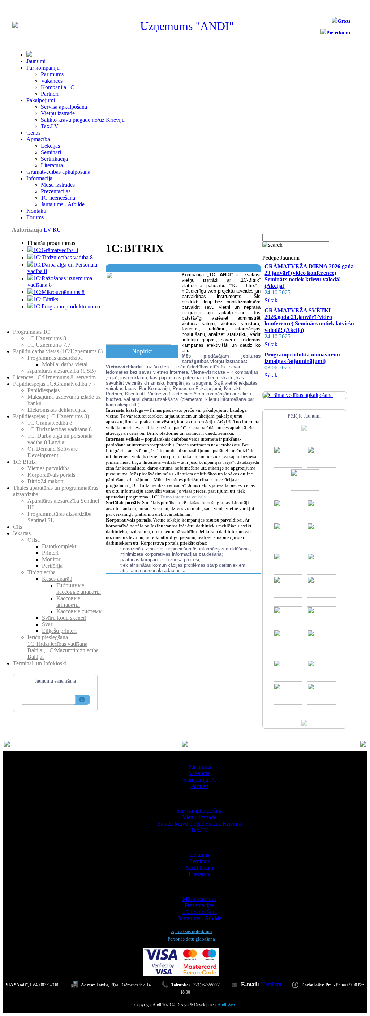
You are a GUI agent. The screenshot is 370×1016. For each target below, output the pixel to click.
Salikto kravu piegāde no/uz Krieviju (83, 120)
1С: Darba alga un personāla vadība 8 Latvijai (59, 439)
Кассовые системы (79, 611)
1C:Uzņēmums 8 (46, 338)
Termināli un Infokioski (39, 663)
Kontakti (36, 211)
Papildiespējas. (44, 390)
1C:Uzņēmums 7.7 (48, 345)
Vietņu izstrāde (58, 113)
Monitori (52, 559)
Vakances (52, 81)
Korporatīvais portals (51, 475)
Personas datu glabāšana (191, 939)
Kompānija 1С (57, 87)
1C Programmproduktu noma (66, 306)
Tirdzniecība (41, 572)
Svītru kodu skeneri (64, 618)
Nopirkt (142, 351)
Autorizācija (27, 229)
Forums (35, 217)
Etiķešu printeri (59, 631)
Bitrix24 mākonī (46, 481)
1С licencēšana (58, 198)
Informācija (39, 178)
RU (57, 229)
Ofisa (33, 540)
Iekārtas (22, 533)
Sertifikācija (54, 159)
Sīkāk (271, 300)
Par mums (52, 74)
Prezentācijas (55, 191)
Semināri (51, 152)
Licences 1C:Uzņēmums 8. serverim (54, 377)
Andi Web (226, 1004)
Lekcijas (50, 146)
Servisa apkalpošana (64, 107)
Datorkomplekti (60, 546)
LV (47, 229)
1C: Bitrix (24, 462)
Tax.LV (50, 126)
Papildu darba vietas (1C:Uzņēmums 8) (58, 351)
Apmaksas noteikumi (191, 931)
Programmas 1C (31, 332)
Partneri (50, 94)
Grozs (343, 21)
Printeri (50, 553)
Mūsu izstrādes (58, 185)
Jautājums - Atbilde (63, 204)
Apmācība (38, 139)
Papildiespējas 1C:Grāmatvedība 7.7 (54, 384)
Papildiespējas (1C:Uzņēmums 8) (51, 416)
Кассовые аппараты (68, 601)
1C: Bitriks (45, 299)
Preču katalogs (29, 325)
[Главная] (15, 26)
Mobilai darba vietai (64, 364)
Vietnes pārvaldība (48, 468)
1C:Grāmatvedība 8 (55, 250)
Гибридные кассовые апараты (78, 588)
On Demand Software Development (52, 452)
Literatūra (52, 165)
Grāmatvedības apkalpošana (58, 172)
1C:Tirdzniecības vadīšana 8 (59, 429)
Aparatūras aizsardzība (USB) (61, 371)
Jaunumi (36, 61)
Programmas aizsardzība (55, 358)
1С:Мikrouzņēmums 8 (59, 292)
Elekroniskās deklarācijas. (56, 410)
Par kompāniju (43, 68)
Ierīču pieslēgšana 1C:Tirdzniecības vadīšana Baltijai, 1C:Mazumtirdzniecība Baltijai (63, 647)
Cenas (33, 133)
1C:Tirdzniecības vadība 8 (63, 257)
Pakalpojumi (40, 100)
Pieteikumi (338, 32)
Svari (48, 624)
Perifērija (52, 566)
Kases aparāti (57, 579)
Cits (17, 527)
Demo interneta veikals (183, 497)
